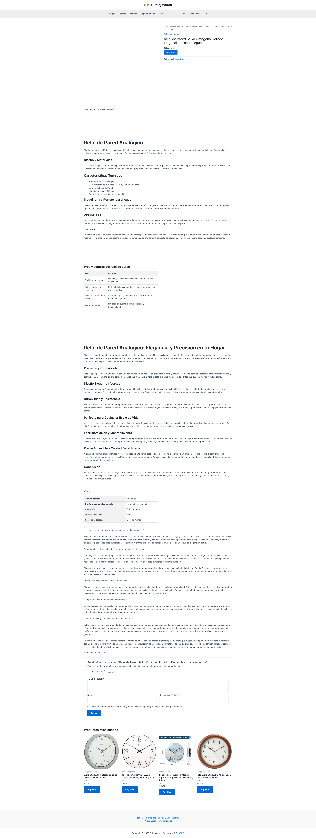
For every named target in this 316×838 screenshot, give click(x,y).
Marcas (133, 13)
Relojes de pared (177, 26)
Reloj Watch (163, 5)
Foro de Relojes (165, 821)
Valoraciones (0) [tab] (106, 109)
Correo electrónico (169, 695)
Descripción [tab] (90, 109)
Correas (163, 13)
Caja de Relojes (148, 13)
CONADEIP (179, 833)
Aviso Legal (194, 13)
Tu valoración (95, 678)
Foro (172, 13)
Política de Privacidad (146, 818)
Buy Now (170, 52)
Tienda (182, 13)
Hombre (122, 13)
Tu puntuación (96, 671)
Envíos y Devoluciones (168, 818)
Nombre (92, 695)
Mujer (112, 13)
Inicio (166, 26)
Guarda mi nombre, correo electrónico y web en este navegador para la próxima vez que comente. (136, 706)
